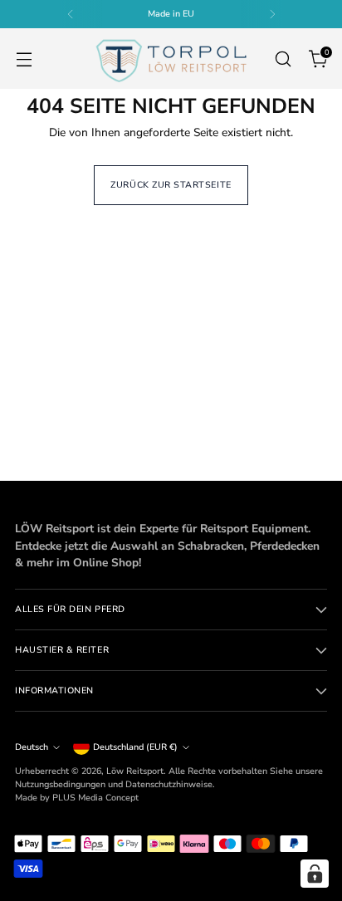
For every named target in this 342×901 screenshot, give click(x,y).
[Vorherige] (70, 14)
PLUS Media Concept (95, 797)
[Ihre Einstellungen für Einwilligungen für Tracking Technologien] (314, 873)
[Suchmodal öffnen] (283, 59)
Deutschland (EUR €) (135, 747)
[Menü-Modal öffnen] (24, 59)
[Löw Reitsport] (171, 58)
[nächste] (272, 14)
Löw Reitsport (135, 771)
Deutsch (31, 747)
